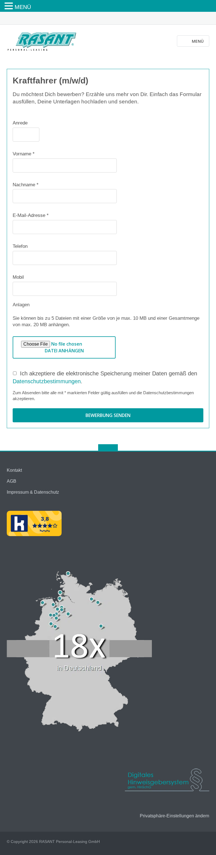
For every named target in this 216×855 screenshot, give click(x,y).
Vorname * (24, 154)
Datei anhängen (64, 351)
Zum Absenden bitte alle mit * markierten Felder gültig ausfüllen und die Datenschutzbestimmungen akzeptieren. (103, 395)
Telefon (20, 246)
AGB (11, 481)
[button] (9, 6)
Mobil (18, 277)
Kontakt (14, 470)
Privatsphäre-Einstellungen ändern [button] (174, 815)
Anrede (20, 123)
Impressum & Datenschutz (33, 492)
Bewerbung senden (108, 415)
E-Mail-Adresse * (31, 215)
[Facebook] (198, 18)
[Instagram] (206, 18)
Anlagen (21, 304)
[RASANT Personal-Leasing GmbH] (43, 41)
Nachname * (26, 184)
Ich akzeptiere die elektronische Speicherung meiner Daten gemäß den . (105, 377)
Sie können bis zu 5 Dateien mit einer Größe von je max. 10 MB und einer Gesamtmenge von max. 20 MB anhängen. (106, 322)
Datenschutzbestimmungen (47, 381)
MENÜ (23, 7)
